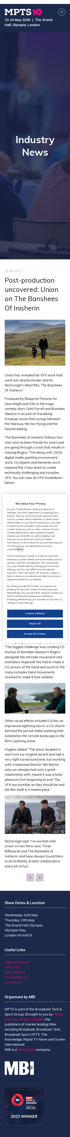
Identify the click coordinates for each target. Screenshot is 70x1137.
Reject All (35, 623)
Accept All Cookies (35, 633)
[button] (61, 12)
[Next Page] (40, 877)
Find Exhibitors (16, 977)
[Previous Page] (30, 877)
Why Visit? (13, 967)
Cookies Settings (35, 613)
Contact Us (13, 982)
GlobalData (26, 1049)
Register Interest (17, 962)
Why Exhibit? (15, 972)
